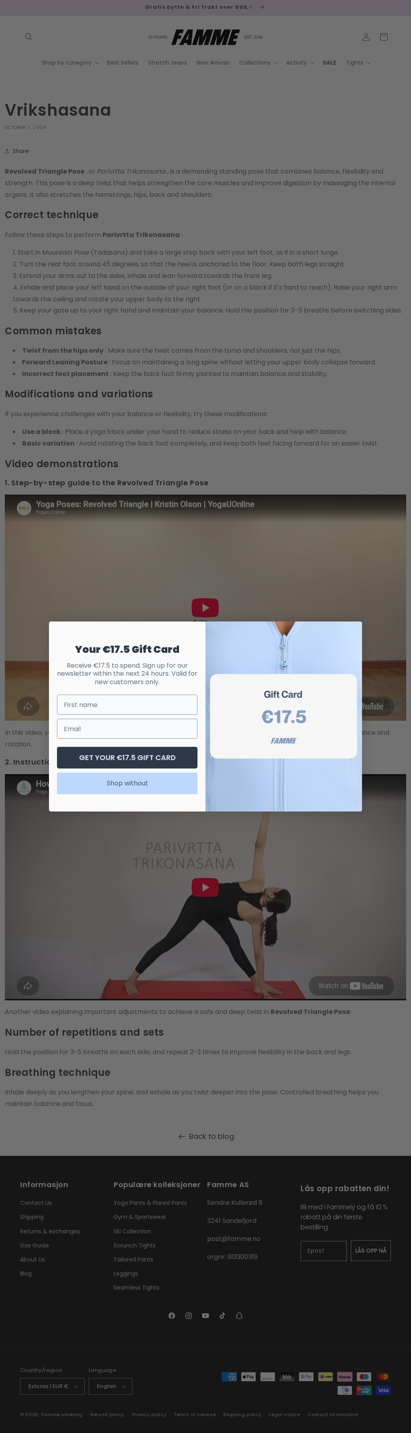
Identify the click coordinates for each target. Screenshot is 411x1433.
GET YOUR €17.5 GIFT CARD (127, 757)
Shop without (127, 783)
